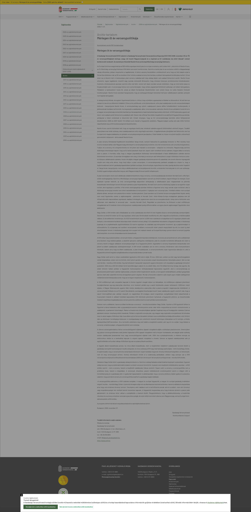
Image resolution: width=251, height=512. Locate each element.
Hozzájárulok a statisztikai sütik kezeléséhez (41, 507)
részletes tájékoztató (215, 502)
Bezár (21, 495)
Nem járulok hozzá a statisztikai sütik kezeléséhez (76, 507)
